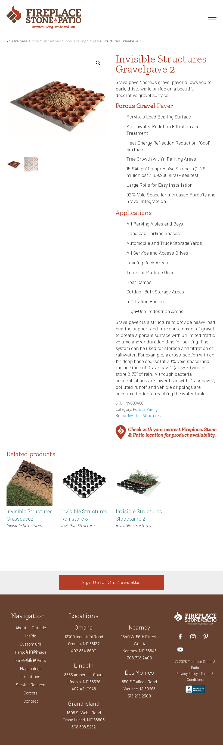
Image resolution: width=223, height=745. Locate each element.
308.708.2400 (139, 657)
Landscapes (51, 41)
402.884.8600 (83, 650)
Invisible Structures (144, 415)
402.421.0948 (84, 688)
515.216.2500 (139, 695)
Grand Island (84, 703)
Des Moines (139, 672)
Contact (30, 700)
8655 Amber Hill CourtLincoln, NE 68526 (83, 678)
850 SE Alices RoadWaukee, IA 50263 (139, 685)
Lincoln (84, 665)
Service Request (31, 684)
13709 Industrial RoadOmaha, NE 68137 (83, 640)
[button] (212, 17)
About (21, 627)
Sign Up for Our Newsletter (111, 582)
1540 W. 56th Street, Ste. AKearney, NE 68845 (139, 643)
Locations (30, 676)
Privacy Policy (187, 673)
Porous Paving (74, 41)
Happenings (31, 668)
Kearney (139, 627)
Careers (31, 692)
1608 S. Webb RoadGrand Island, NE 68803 (84, 716)
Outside (39, 627)
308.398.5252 (84, 726)
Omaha (84, 627)
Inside (30, 635)
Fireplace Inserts (30, 660)
